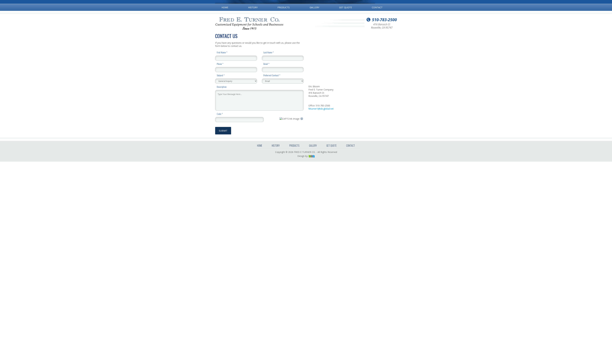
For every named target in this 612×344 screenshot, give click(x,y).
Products (283, 7)
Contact (377, 7)
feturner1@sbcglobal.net (321, 108)
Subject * (221, 75)
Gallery (314, 7)
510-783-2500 (384, 19)
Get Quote (345, 7)
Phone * (220, 63)
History (253, 7)
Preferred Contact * (271, 75)
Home (225, 7)
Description (222, 86)
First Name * (222, 52)
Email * (266, 63)
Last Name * (268, 52)
